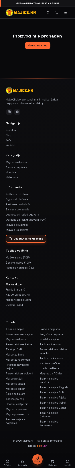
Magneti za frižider (51, 373)
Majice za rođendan (18, 359)
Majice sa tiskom (15, 383)
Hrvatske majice (49, 339)
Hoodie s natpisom (17, 404)
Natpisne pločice (50, 363)
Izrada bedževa (49, 368)
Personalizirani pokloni (19, 373)
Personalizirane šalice (19, 344)
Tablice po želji (15, 398)
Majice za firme (15, 354)
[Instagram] (9, 112)
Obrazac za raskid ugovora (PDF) (26, 219)
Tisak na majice (15, 329)
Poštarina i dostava (17, 194)
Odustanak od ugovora (28, 238)
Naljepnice (12, 177)
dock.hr (42, 445)
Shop (9, 135)
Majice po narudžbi (17, 414)
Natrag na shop (38, 45)
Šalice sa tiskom (15, 393)
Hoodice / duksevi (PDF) (21, 267)
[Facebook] (17, 112)
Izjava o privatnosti (17, 224)
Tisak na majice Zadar (53, 407)
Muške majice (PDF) (18, 257)
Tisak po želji (14, 349)
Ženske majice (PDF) (18, 262)
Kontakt (10, 145)
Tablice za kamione (51, 358)
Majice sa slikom (15, 388)
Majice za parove (16, 409)
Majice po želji (14, 378)
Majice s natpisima (16, 162)
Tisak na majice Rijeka (53, 397)
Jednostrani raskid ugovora (22, 214)
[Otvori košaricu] (56, 12)
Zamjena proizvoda (17, 209)
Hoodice (11, 172)
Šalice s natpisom (50, 329)
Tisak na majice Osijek (53, 402)
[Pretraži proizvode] (48, 12)
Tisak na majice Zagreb (54, 387)
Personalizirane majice (19, 334)
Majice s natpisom (16, 339)
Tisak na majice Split (52, 392)
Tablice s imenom (50, 344)
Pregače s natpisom (52, 334)
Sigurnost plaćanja (17, 199)
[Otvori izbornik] (65, 12)
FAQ (8, 140)
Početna (11, 130)
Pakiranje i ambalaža (18, 204)
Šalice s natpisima (16, 167)
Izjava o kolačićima (17, 229)
